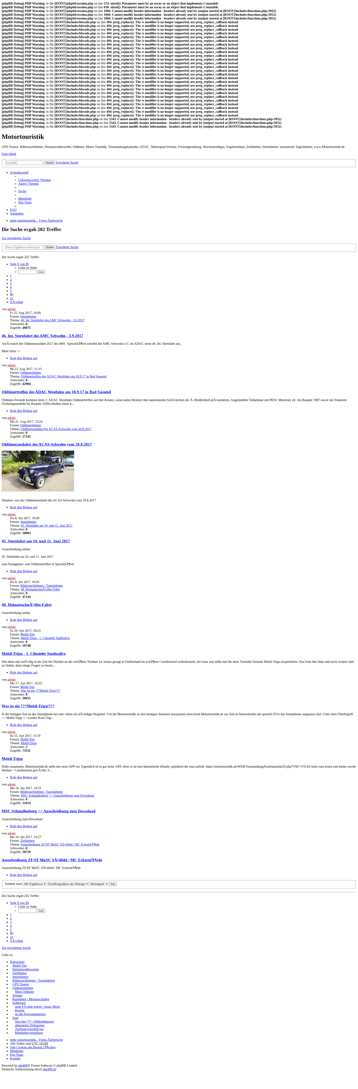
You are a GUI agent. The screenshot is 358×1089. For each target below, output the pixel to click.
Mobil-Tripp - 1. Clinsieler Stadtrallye (45, 638)
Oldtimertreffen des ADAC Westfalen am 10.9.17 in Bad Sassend (63, 376)
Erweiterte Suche (67, 162)
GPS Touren (20, 984)
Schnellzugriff (19, 172)
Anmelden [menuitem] (17, 213)
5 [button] (11, 291)
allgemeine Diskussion (29, 1025)
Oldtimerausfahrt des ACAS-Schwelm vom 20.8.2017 (56, 429)
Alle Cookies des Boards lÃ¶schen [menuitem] (33, 1047)
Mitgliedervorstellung (29, 1033)
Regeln (19, 1010)
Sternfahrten (28, 316)
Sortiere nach (13, 884)
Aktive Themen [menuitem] (28, 183)
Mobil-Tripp (29, 743)
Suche (49, 162)
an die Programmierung (30, 1014)
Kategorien (17, 962)
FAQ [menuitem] (13, 210)
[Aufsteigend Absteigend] (99, 884)
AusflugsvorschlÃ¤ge (29, 1029)
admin (11, 309)
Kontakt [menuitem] (15, 1058)
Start (15, 1018)
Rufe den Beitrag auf (23, 358)
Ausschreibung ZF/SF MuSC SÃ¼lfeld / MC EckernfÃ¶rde (60, 844)
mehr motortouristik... (24, 1040)
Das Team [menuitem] (24, 202)
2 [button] (11, 279)
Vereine (17, 995)
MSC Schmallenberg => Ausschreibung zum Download (57, 795)
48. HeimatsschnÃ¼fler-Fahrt (40, 589)
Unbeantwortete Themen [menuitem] (34, 180)
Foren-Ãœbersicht (51, 1040)
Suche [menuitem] (22, 191)
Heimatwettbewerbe (25, 969)
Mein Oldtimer (24, 991)
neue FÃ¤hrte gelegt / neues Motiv (37, 1006)
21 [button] (11, 298)
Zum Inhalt (9, 154)
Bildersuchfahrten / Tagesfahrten (41, 585)
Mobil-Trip (27, 634)
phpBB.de (49, 1069)
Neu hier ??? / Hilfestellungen (34, 1021)
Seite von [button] (19, 264)
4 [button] (11, 287)
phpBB (23, 1065)
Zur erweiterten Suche (16, 238)
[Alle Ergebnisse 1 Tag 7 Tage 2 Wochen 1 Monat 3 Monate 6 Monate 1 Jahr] (34, 884)
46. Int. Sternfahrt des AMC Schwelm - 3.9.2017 (53, 320)
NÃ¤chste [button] (16, 302)
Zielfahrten (27, 840)
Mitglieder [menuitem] (25, 198)
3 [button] (11, 283)
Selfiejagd (18, 1003)
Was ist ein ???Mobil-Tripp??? (40, 690)
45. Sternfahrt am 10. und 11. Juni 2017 (47, 525)
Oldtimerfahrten (30, 372)
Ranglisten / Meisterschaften (30, 999)
